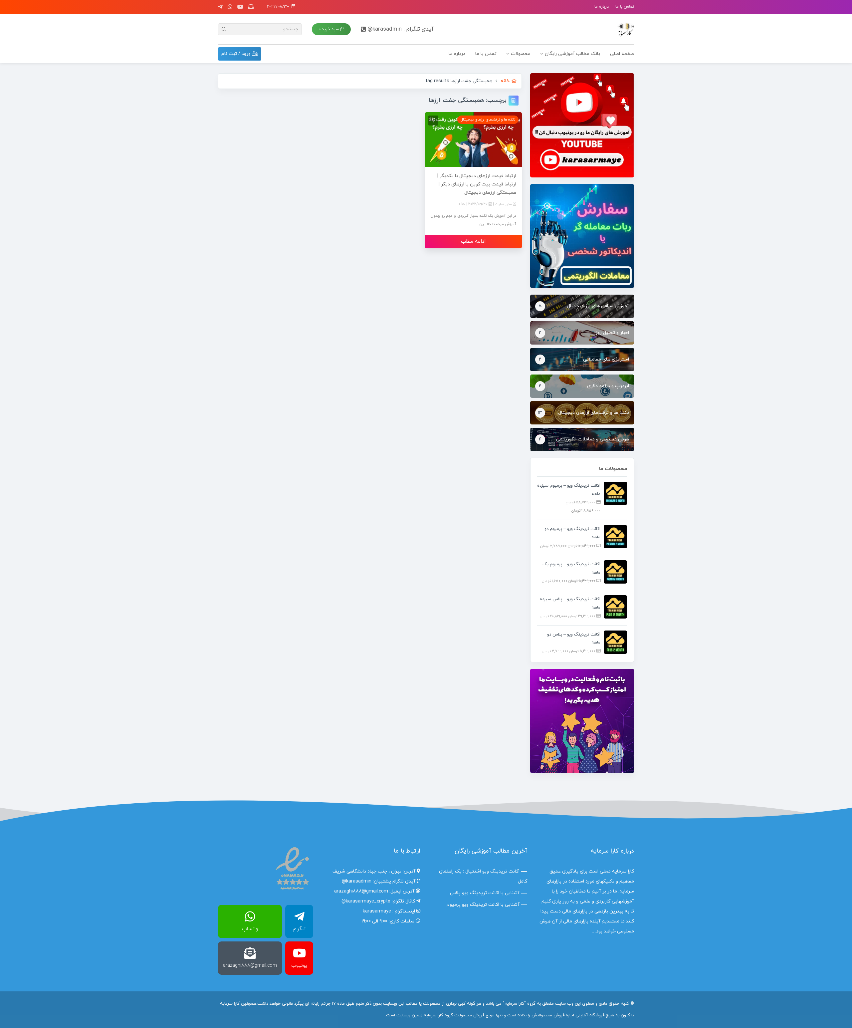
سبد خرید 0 (329, 29)
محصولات (521, 54)
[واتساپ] (230, 7)
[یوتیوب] (240, 7)
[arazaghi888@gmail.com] (251, 7)
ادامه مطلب (473, 241)
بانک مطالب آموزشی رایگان (572, 54)
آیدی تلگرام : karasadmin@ (400, 29)
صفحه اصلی (622, 54)
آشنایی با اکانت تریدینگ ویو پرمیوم (483, 904)
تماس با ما (624, 7)
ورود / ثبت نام (236, 54)
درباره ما (601, 7)
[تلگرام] (220, 7)
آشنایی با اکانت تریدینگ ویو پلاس (485, 893)
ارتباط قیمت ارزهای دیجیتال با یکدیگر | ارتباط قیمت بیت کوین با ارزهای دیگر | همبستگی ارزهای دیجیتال (476, 184)
